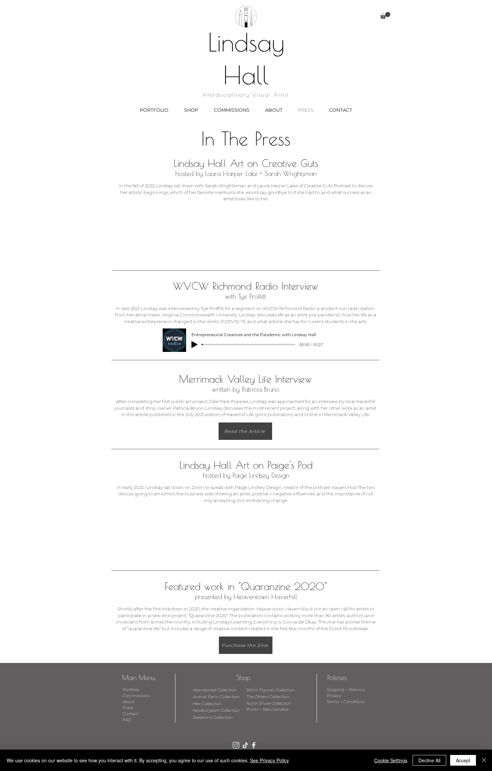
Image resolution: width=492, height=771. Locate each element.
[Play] (194, 344)
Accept (463, 760)
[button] (385, 15)
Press (127, 707)
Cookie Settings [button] (390, 760)
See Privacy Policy (269, 760)
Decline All (429, 760)
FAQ (126, 719)
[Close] (484, 760)
